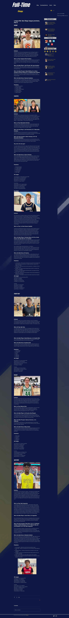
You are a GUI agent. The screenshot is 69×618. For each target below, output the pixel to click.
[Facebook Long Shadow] (48, 44)
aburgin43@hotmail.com (64, 15)
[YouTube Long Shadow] (50, 41)
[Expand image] (20, 105)
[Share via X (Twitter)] (16, 597)
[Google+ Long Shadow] (47, 41)
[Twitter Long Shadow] (54, 41)
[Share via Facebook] (14, 597)
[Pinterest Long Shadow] (52, 44)
